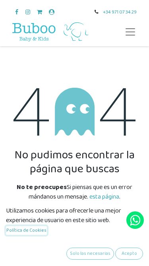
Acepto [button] (129, 253)
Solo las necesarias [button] (90, 253)
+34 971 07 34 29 (120, 12)
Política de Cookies (26, 230)
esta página (104, 197)
